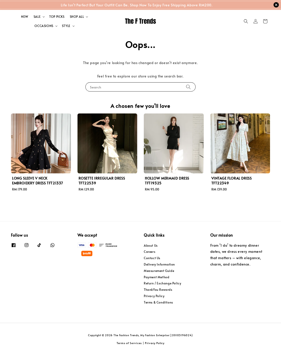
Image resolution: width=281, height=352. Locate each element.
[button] (246, 21)
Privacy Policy (154, 296)
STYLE (66, 26)
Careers (149, 252)
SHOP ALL (77, 17)
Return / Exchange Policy (162, 283)
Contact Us (152, 258)
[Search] (188, 87)
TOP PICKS (56, 16)
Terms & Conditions (158, 302)
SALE (37, 17)
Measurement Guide (159, 271)
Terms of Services (129, 343)
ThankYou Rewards (158, 289)
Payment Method (156, 277)
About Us (151, 246)
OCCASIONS (43, 26)
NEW (24, 16)
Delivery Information (159, 264)
